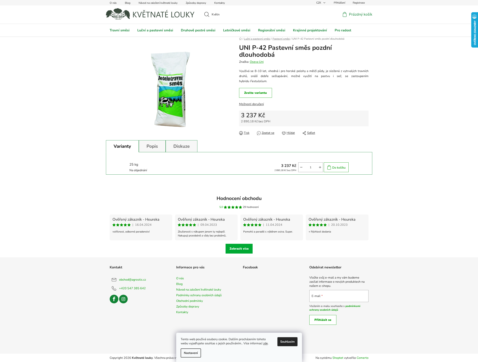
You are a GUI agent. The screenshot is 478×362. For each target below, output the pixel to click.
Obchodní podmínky (189, 301)
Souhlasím (287, 342)
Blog (127, 3)
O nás (113, 3)
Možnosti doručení (251, 104)
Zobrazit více (239, 249)
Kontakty (219, 3)
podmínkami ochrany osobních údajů (334, 308)
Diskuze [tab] (181, 146)
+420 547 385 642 (132, 288)
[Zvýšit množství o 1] (320, 167)
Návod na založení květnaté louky (158, 3)
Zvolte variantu (255, 93)
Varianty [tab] (122, 146)
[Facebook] (114, 299)
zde (265, 343)
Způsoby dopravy (196, 3)
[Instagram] (123, 299)
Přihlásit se (322, 320)
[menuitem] (119, 30)
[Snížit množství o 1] (301, 167)
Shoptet (337, 358)
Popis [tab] (152, 146)
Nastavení (191, 353)
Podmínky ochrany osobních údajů (199, 295)
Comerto (363, 358)
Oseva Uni (257, 62)
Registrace (359, 3)
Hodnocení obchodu (239, 198)
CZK (319, 3)
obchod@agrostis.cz (132, 279)
